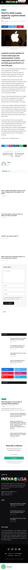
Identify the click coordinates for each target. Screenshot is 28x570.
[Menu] (2, 2)
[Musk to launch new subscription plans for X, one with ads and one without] (14, 248)
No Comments (22, 21)
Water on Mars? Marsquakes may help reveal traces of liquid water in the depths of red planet (13, 192)
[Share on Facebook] (5, 26)
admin (6, 21)
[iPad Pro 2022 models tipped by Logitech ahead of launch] (14, 38)
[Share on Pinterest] (20, 26)
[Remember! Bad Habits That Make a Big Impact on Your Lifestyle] (5, 340)
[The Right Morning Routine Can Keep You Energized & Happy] (5, 347)
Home (5, 553)
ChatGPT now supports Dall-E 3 (9, 236)
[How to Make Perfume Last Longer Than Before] (5, 355)
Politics (4, 399)
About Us (10, 553)
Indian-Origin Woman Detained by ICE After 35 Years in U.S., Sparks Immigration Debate (18, 434)
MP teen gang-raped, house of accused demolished (19, 155)
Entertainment (18, 553)
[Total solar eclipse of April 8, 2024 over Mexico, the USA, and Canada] (14, 205)
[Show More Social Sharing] (25, 26)
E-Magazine (10, 555)
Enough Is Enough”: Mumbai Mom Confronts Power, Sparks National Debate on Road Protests (18, 415)
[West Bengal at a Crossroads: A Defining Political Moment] (14, 393)
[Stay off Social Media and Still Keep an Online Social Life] (5, 362)
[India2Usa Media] (15, 2)
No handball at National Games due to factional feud (8, 155)
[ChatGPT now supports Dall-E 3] (14, 227)
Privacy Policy (13, 462)
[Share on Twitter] (12, 26)
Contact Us (18, 555)
